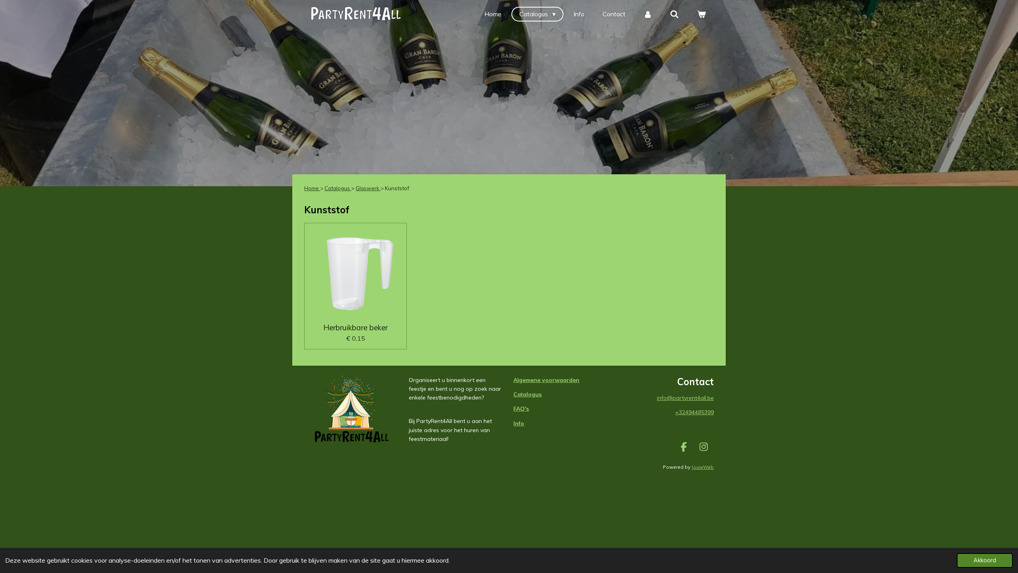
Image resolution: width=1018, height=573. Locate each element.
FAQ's (521, 408)
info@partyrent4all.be (685, 397)
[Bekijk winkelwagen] (701, 14)
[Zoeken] (674, 14)
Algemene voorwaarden (546, 380)
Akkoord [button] (984, 560)
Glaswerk (368, 188)
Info (518, 423)
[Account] (647, 14)
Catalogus (337, 188)
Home (312, 188)
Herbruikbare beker (355, 327)
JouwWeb (703, 467)
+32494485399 (694, 412)
